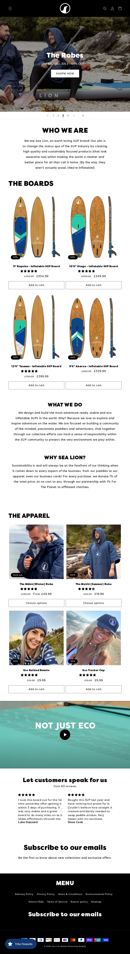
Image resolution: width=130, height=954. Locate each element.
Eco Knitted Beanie (36, 670)
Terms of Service (57, 901)
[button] (10, 8)
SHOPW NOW (65, 73)
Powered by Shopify (77, 946)
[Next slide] (74, 115)
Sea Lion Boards (59, 946)
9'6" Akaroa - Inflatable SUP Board (93, 366)
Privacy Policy (46, 894)
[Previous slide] (47, 115)
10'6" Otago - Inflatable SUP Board (93, 266)
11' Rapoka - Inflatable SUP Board (36, 266)
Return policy (79, 901)
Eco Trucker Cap (93, 670)
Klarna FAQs (36, 901)
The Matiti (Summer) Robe (94, 584)
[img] (41, 795)
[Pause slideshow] (82, 115)
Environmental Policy (99, 894)
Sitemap (96, 901)
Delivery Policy (24, 894)
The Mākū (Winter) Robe (36, 584)
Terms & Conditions (70, 894)
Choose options (36, 603)
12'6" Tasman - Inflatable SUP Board (36, 366)
